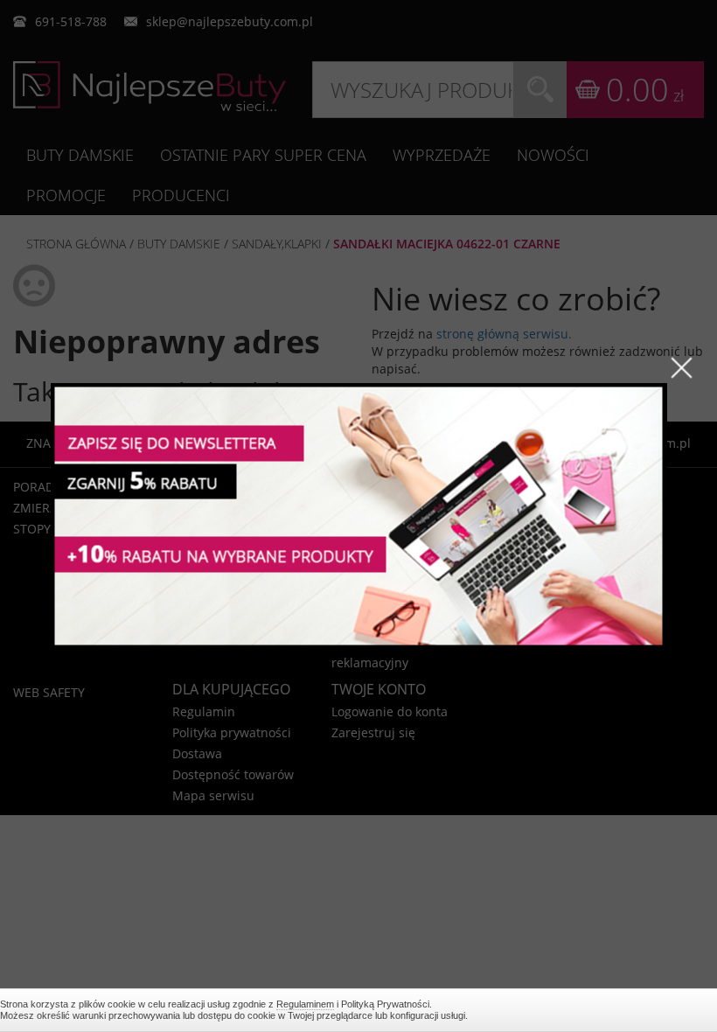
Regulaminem (305, 1004)
